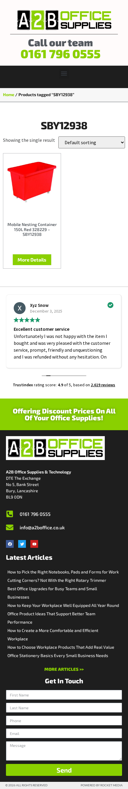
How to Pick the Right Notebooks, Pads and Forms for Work (63, 571)
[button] (64, 74)
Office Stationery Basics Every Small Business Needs (57, 655)
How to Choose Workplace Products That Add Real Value (60, 647)
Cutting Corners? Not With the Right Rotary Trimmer (56, 580)
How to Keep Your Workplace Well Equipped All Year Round (63, 605)
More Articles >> (64, 669)
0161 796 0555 (61, 53)
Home (8, 94)
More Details (32, 259)
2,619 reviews (103, 384)
